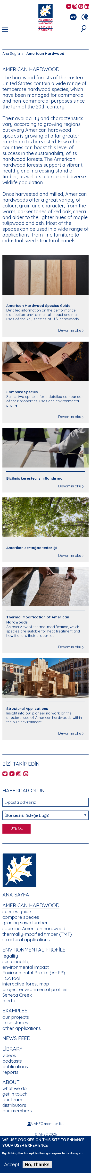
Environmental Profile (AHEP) (33, 973)
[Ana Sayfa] (19, 870)
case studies (15, 1022)
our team (12, 1099)
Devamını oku (69, 330)
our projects (15, 1017)
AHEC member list (49, 1123)
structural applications (26, 940)
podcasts (12, 1061)
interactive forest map (25, 984)
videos (9, 1055)
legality (10, 956)
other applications (21, 1028)
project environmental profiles (34, 989)
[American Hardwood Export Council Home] (45, 18)
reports (10, 1072)
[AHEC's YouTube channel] (68, 7)
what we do (14, 1088)
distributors (14, 1105)
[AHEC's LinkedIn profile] (86, 7)
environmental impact (25, 967)
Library (12, 1049)
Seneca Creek (17, 995)
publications (15, 1066)
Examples (14, 1010)
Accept (11, 1164)
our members (17, 1111)
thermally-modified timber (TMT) (37, 934)
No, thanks (37, 1164)
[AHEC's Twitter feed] (5, 774)
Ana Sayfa (11, 53)
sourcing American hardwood (33, 928)
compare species (20, 917)
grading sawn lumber (25, 923)
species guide (16, 911)
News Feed (16, 1038)
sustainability (15, 961)
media (8, 1000)
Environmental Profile (34, 949)
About (11, 1082)
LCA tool (11, 978)
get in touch (14, 1094)
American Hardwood (45, 53)
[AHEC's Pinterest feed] (80, 7)
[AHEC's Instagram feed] (74, 7)
